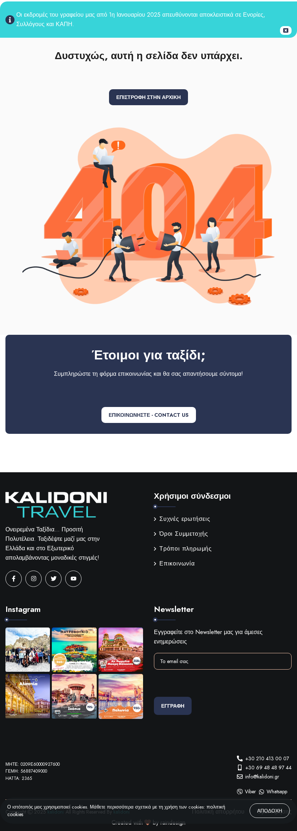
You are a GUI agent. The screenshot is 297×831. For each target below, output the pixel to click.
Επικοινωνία (177, 563)
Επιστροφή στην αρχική (148, 97)
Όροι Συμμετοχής (183, 534)
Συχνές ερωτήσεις (184, 519)
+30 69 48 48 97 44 (268, 767)
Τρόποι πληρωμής (185, 548)
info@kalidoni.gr (262, 776)
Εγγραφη (172, 705)
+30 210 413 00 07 (267, 758)
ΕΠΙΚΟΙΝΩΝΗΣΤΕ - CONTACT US (149, 415)
